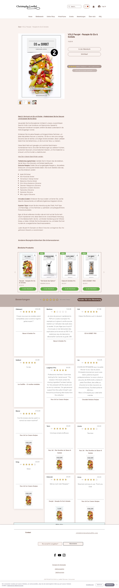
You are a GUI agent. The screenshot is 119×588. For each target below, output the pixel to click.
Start (19, 26)
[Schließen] (117, 585)
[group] (59, 272)
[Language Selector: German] (86, 6)
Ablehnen (99, 584)
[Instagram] (64, 555)
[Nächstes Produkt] (104, 272)
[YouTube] (59, 555)
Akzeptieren (109, 584)
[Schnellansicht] (28, 265)
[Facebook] (55, 555)
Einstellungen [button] (90, 584)
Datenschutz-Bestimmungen (15, 585)
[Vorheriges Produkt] (15, 272)
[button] (93, 6)
